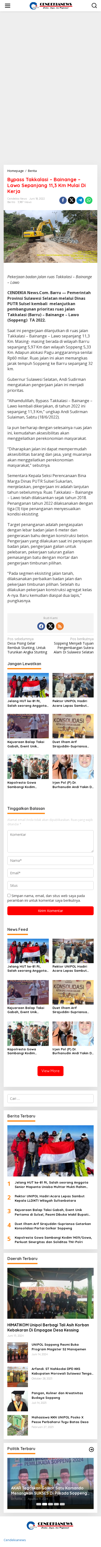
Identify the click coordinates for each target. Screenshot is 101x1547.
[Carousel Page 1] (38, 1504)
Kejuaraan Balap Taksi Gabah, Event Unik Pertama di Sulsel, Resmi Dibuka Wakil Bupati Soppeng (27, 744)
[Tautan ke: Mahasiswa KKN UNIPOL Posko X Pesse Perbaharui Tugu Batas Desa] (17, 1425)
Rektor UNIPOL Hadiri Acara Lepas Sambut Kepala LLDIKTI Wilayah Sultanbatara (71, 703)
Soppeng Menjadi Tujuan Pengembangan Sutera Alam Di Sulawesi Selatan (74, 646)
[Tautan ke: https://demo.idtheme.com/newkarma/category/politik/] (91, 1449)
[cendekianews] (51, 5)
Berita (11, 202)
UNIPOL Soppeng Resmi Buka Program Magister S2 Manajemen (59, 1347)
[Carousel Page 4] (56, 1504)
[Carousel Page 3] (50, 1504)
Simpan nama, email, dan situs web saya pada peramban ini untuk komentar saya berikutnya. (46, 897)
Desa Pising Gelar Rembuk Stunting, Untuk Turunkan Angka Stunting (27, 646)
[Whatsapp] (88, 200)
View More (50, 1070)
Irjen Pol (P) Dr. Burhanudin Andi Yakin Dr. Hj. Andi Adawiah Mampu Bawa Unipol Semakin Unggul (72, 784)
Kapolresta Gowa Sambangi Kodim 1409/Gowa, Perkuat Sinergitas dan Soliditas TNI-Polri (26, 784)
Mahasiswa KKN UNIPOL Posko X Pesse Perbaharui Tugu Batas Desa (60, 1419)
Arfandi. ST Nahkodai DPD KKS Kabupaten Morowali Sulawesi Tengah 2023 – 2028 (62, 1371)
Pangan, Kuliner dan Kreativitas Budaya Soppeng (57, 1395)
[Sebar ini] (63, 200)
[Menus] (8, 5)
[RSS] (60, 626)
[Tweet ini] (71, 200)
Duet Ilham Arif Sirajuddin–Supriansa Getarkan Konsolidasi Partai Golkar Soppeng (71, 744)
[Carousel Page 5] (62, 1504)
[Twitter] (50, 626)
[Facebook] (41, 626)
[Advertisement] (50, 67)
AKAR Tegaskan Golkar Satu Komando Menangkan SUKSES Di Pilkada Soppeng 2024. (49, 1491)
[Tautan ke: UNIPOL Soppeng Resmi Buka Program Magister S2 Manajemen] (17, 1352)
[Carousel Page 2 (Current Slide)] (44, 1504)
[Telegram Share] (80, 200)
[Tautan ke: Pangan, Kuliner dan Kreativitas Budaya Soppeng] (17, 1400)
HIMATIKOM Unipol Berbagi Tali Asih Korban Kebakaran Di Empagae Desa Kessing (48, 1327)
